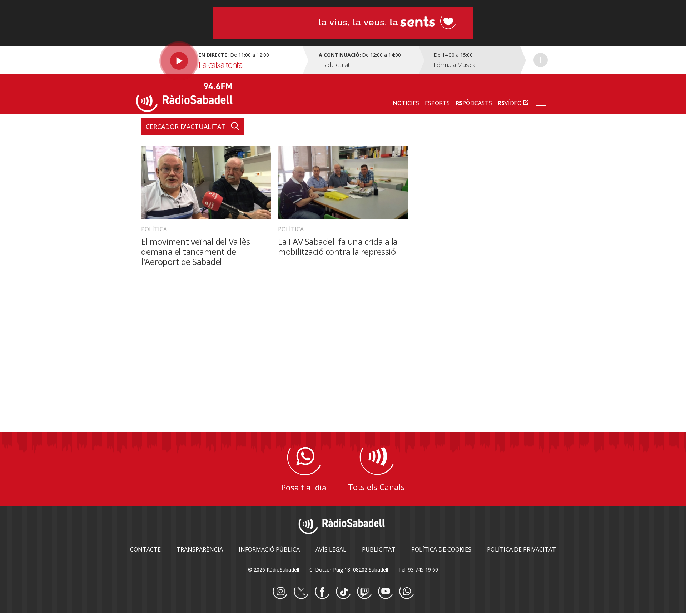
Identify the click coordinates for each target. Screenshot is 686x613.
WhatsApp (406, 592)
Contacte (145, 549)
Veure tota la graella (540, 60)
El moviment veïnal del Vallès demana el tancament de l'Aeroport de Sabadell (195, 251)
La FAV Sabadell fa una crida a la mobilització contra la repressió (338, 246)
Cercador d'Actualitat (185, 126)
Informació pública (269, 549)
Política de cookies (441, 549)
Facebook (322, 592)
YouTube (385, 592)
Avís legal (330, 549)
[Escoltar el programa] (218, 60)
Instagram (280, 592)
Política (154, 229)
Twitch (364, 592)
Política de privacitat (521, 549)
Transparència (200, 549)
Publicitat (379, 549)
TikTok (343, 592)
